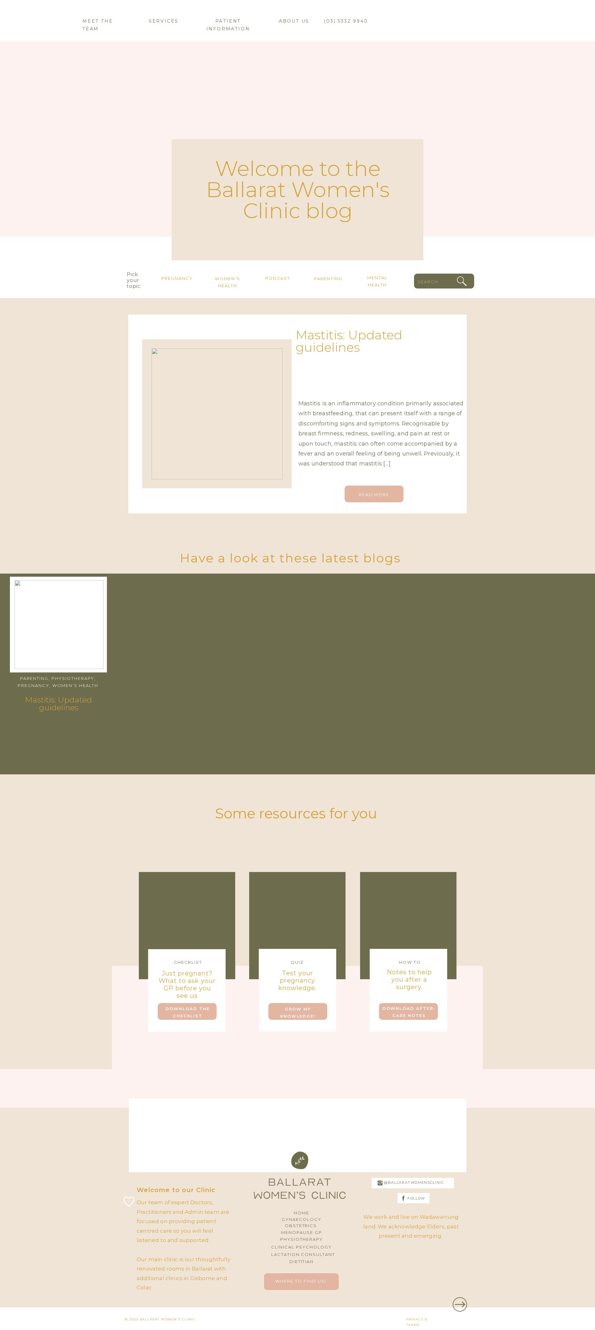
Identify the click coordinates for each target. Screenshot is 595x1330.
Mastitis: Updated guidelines (349, 341)
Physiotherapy (72, 678)
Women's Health (75, 685)
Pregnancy (33, 685)
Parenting (34, 678)
